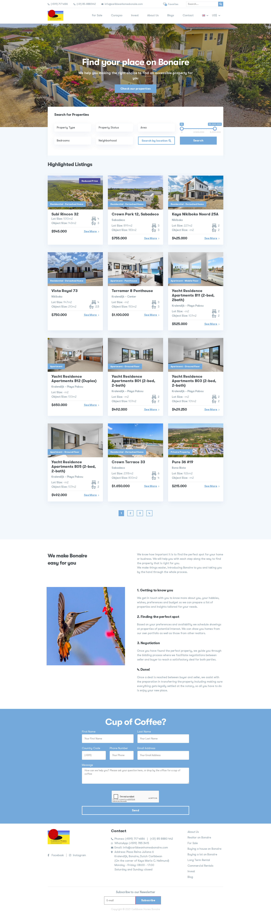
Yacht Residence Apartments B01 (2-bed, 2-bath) (133, 381)
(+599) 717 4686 (135, 838)
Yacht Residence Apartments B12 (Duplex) (74, 378)
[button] (135, 88)
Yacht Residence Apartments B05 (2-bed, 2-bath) (73, 466)
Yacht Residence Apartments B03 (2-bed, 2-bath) (194, 381)
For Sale (97, 15)
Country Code (91, 748)
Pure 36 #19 (182, 462)
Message (87, 765)
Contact (188, 15)
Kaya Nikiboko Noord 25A (195, 214)
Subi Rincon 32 (65, 214)
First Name (89, 731)
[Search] (220, 4)
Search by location (155, 140)
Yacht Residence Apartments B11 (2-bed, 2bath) (193, 295)
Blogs (170, 15)
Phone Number (119, 748)
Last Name (144, 731)
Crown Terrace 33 (128, 462)
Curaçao (116, 15)
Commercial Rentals (200, 865)
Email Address (146, 748)
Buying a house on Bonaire (204, 848)
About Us (152, 15)
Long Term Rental (199, 860)
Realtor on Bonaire (199, 837)
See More (90, 231)
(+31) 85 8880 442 (161, 838)
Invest (134, 15)
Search (198, 140)
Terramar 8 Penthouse (132, 291)
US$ (214, 15)
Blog (190, 877)
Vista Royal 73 (64, 291)
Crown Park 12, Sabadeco (135, 214)
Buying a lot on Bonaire (202, 854)
